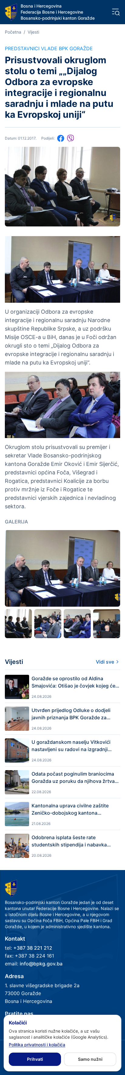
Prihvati (35, 1059)
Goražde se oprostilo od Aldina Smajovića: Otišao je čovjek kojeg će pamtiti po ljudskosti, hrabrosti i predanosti (73, 682)
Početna (13, 32)
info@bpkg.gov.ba (41, 964)
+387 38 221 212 (32, 948)
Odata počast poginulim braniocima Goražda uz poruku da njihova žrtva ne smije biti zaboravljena (73, 778)
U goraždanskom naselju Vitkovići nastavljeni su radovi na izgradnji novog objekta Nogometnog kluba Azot (71, 746)
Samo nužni (90, 1059)
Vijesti (33, 32)
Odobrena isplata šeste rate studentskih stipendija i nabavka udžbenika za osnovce (69, 841)
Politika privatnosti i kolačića (37, 1044)
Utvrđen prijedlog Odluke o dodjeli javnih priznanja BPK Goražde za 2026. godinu (71, 714)
